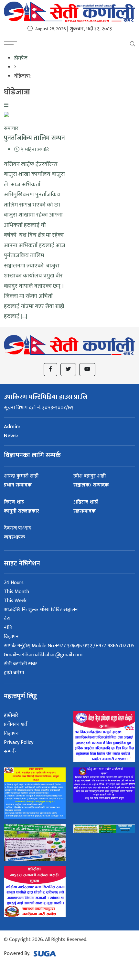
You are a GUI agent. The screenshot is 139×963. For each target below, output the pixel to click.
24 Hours (14, 582)
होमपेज (20, 58)
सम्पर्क (10, 751)
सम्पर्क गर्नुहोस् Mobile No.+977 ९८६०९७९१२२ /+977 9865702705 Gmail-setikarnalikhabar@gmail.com (69, 650)
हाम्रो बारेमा (14, 673)
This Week (15, 600)
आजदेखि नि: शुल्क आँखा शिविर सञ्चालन (41, 609)
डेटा (7, 618)
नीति (8, 627)
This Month (16, 591)
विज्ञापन (11, 636)
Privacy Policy (18, 742)
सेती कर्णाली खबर (20, 664)
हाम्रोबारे (11, 715)
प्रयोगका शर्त (15, 724)
